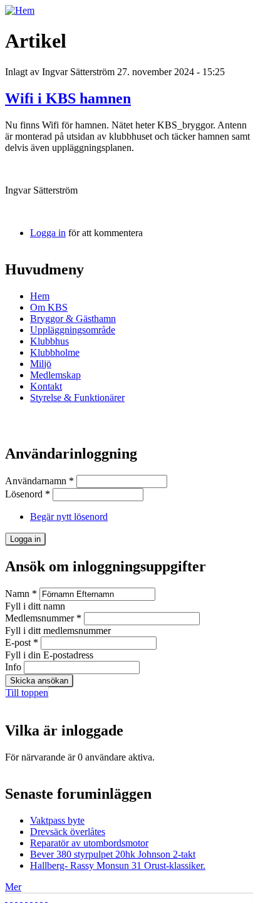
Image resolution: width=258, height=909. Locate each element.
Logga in (48, 232)
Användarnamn (39, 480)
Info (14, 667)
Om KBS (49, 307)
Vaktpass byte (57, 820)
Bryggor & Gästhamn (73, 318)
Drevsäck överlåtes (67, 831)
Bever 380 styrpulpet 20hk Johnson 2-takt (112, 854)
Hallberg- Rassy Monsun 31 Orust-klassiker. (117, 865)
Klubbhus (49, 341)
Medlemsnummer (43, 618)
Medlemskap (55, 375)
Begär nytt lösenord (69, 516)
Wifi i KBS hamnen (68, 98)
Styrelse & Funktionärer (77, 397)
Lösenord (27, 494)
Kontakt (46, 386)
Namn (21, 593)
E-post (21, 642)
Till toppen (27, 692)
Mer (13, 886)
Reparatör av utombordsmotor (89, 843)
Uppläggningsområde (72, 330)
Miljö (40, 363)
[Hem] (19, 10)
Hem (39, 296)
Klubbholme (55, 352)
